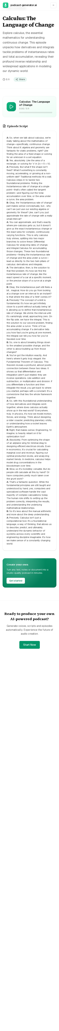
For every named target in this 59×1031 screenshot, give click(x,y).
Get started (15, 580)
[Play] (11, 106)
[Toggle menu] (53, 5)
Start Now (29, 644)
